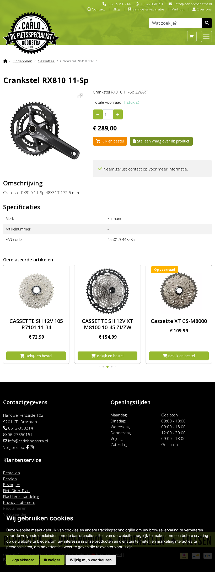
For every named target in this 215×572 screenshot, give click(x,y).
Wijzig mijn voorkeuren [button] (91, 560)
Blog (116, 9)
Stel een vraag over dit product (162, 141)
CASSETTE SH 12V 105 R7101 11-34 (36, 324)
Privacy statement (19, 502)
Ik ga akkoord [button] (22, 560)
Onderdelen (22, 60)
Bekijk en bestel (38, 355)
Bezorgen (11, 484)
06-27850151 (152, 3)
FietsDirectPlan (16, 490)
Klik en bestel (112, 141)
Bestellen (11, 472)
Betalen (10, 478)
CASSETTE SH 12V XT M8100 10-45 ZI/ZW (107, 324)
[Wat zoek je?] (207, 23)
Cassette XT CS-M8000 (179, 320)
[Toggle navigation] (206, 36)
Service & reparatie (148, 9)
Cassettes (46, 60)
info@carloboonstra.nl (193, 3)
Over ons (204, 9)
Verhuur (178, 9)
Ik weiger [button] (52, 560)
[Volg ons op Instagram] (32, 447)
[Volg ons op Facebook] (27, 447)
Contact (98, 9)
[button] (79, 95)
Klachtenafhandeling (21, 496)
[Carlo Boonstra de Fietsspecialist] (31, 24)
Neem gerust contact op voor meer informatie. (146, 169)
